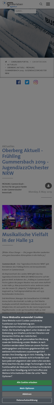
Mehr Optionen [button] (27, 388)
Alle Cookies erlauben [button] (27, 382)
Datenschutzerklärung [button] (27, 400)
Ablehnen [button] (27, 394)
